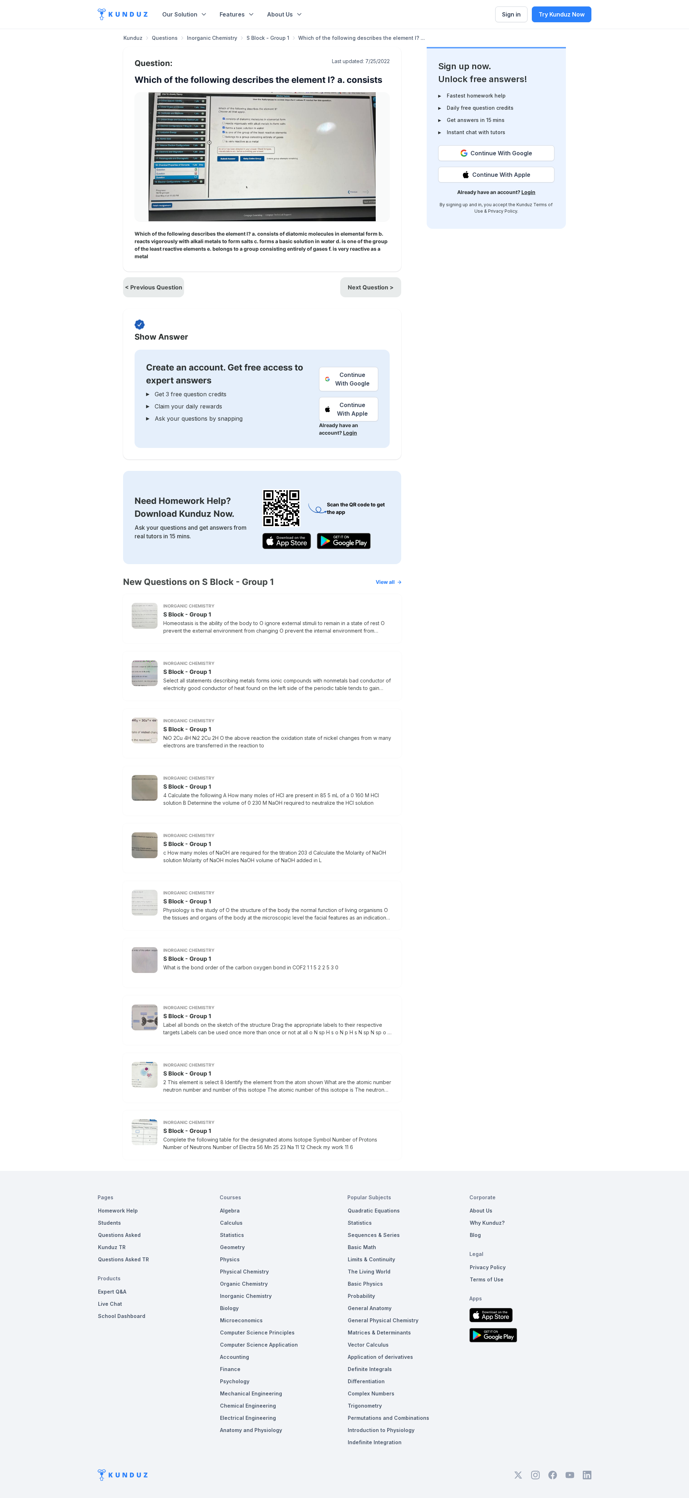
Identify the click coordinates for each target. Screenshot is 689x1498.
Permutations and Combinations (388, 1418)
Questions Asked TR (123, 1259)
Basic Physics (365, 1284)
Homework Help (118, 1211)
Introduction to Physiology (381, 1430)
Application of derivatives (380, 1357)
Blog (475, 1235)
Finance (230, 1369)
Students (109, 1223)
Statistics (232, 1235)
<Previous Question (153, 287)
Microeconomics (241, 1320)
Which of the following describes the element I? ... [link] (361, 38)
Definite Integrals (370, 1369)
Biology (229, 1308)
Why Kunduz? (487, 1223)
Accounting (234, 1357)
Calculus (231, 1223)
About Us (280, 14)
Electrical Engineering (248, 1418)
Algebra (230, 1211)
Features (232, 14)
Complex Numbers (371, 1393)
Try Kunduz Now (562, 14)
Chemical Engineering (248, 1406)
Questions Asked (119, 1235)
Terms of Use (486, 1279)
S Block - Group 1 (268, 38)
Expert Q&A (112, 1292)
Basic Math (362, 1247)
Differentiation (366, 1381)
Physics (230, 1259)
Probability (361, 1296)
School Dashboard (121, 1316)
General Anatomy (370, 1308)
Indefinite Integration (375, 1442)
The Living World (369, 1271)
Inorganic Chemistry (212, 38)
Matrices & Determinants (379, 1332)
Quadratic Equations (374, 1211)
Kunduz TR (112, 1247)
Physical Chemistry (244, 1271)
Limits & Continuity (371, 1259)
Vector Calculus (368, 1345)
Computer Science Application (259, 1345)
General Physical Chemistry (383, 1320)
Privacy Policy (502, 211)
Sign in (511, 14)
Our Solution (179, 14)
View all (385, 582)
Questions (165, 38)
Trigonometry (365, 1406)
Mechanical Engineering (251, 1393)
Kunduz (132, 38)
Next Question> (371, 287)
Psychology (234, 1381)
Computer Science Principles (257, 1332)
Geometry (232, 1247)
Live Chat (110, 1304)
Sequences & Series (374, 1235)
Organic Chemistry (244, 1284)
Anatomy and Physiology (251, 1430)
